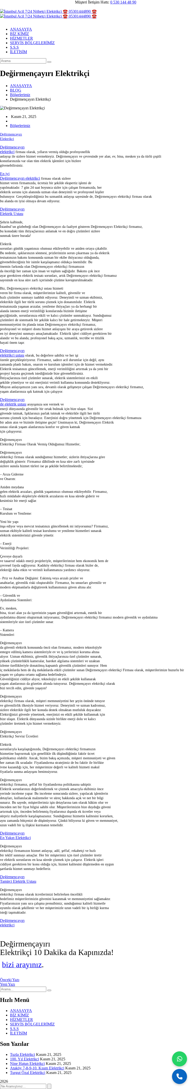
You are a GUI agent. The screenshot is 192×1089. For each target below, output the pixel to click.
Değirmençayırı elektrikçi (12, 149)
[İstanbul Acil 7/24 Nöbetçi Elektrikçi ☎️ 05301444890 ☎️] (48, 11)
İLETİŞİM (18, 1033)
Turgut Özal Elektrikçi (27, 1072)
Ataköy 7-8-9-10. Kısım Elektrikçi (37, 1068)
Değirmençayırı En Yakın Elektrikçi (15, 835)
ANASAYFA (21, 86)
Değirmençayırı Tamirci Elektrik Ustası (18, 879)
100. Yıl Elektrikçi (24, 1059)
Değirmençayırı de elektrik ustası (13, 401)
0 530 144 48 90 (123, 2)
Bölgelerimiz (20, 95)
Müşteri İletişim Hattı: (92, 2)
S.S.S (14, 1029)
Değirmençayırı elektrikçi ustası (12, 353)
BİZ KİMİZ (19, 1015)
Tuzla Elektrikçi (22, 1054)
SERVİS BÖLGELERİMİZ (32, 1024)
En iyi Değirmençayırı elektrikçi (20, 176)
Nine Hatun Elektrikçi (27, 1063)
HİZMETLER (21, 1019)
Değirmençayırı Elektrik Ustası (12, 211)
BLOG (15, 90)
